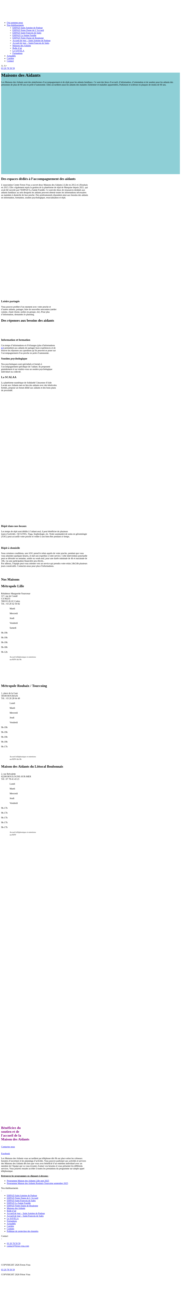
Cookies (10, 1228)
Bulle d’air (17, 48)
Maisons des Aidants (21, 45)
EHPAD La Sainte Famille (24, 35)
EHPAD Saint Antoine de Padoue (27, 28)
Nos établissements (15, 25)
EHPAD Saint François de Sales (26, 33)
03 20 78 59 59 (8, 68)
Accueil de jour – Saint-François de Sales (30, 43)
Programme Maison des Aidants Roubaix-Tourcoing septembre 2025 (37, 1183)
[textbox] (44, 571)
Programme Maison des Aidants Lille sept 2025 (28, 1181)
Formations (17, 53)
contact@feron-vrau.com (18, 1246)
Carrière (10, 58)
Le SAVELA (18, 50)
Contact (10, 61)
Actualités (11, 56)
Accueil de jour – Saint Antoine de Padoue (31, 40)
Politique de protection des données (22, 1231)
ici (2, 348)
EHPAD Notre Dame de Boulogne (28, 38)
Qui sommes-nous (15, 22)
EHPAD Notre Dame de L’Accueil (28, 30)
